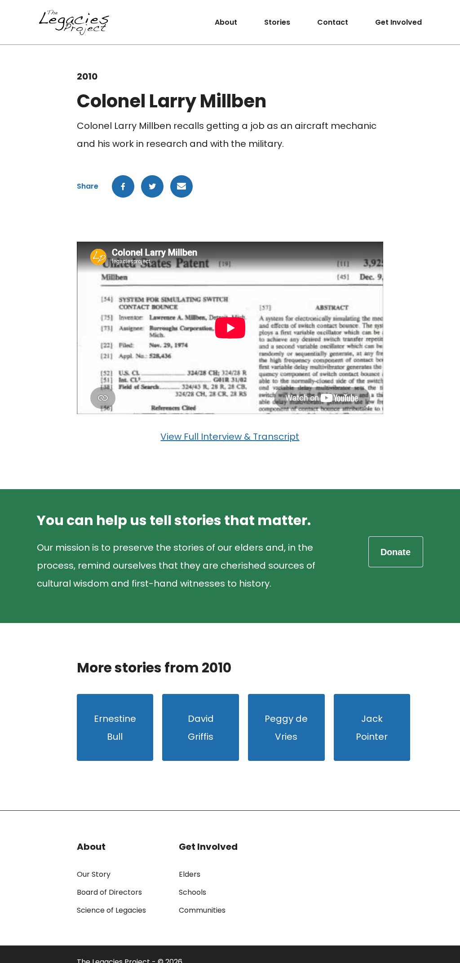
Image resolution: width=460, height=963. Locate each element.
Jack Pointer (372, 727)
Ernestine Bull (115, 727)
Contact (332, 22)
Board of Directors (109, 892)
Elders (189, 874)
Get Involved (398, 22)
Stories (277, 22)
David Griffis (201, 727)
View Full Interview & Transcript (229, 436)
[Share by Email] (181, 186)
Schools (192, 892)
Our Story (94, 874)
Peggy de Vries (286, 727)
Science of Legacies (111, 910)
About (226, 22)
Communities (202, 910)
